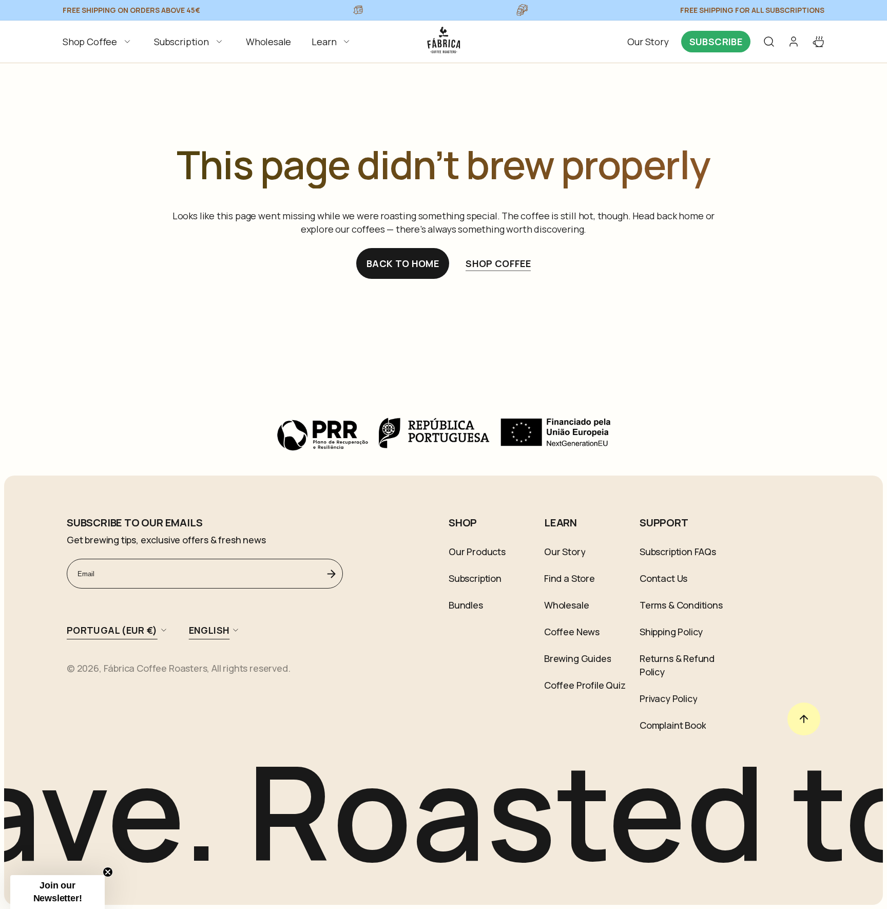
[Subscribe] (331, 574)
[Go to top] (803, 719)
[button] (98, 41)
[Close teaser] (108, 872)
